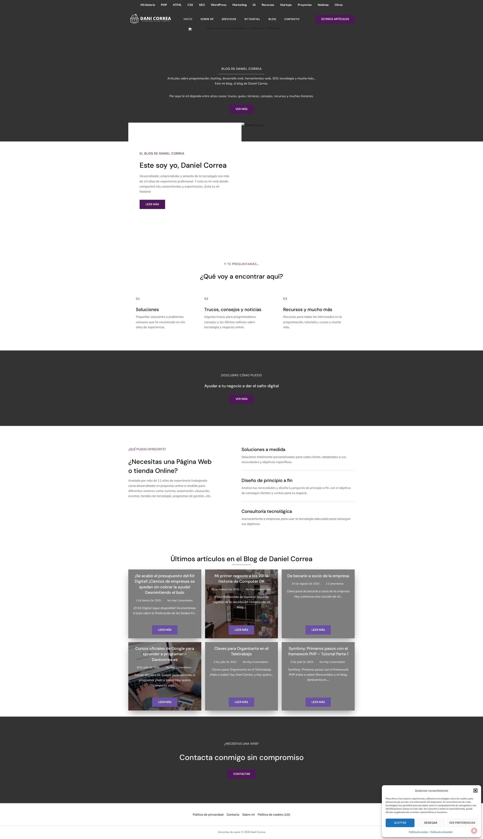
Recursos (268, 4)
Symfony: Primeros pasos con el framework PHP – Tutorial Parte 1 (318, 651)
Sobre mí (207, 19)
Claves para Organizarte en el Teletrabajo (241, 651)
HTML (177, 4)
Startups (286, 4)
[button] (475, 790)
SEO (202, 4)
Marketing (239, 4)
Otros (339, 4)
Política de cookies (418, 831)
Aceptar (400, 823)
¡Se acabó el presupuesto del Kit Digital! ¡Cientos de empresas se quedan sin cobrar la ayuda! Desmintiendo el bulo (165, 584)
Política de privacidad (441, 831)
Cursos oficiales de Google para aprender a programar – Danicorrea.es (164, 654)
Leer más (165, 630)
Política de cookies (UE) (274, 814)
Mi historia (148, 4)
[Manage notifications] (474, 831)
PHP (164, 4)
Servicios (229, 19)
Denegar (430, 823)
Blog (272, 19)
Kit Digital (252, 19)
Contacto (291, 19)
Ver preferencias (462, 823)
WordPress (218, 4)
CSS (190, 4)
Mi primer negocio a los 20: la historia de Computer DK (241, 578)
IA (254, 4)
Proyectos (305, 4)
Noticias (323, 4)
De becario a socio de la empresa (318, 576)
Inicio (188, 19)
